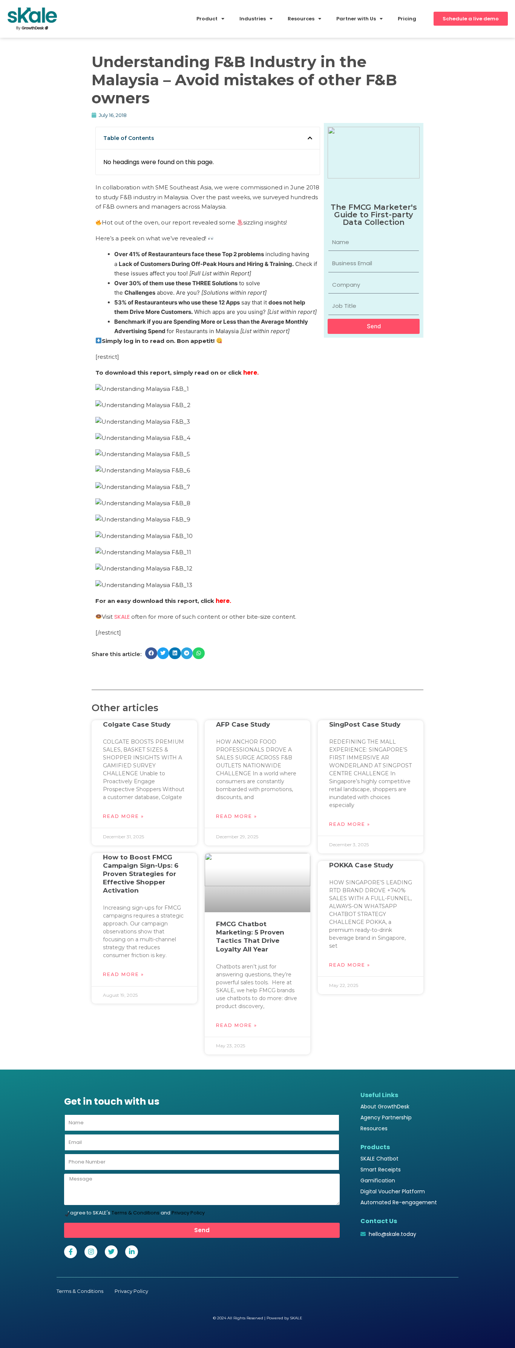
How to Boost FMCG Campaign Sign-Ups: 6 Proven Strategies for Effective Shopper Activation (140, 873)
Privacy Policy (188, 1212)
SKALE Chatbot (379, 1158)
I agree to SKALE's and (136, 1212)
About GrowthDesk (384, 1106)
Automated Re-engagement (398, 1202)
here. (251, 373)
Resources (374, 1128)
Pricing (407, 18)
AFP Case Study (243, 724)
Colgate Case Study (136, 724)
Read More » (123, 816)
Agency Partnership (386, 1117)
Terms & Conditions (135, 1212)
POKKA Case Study (361, 865)
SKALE (122, 617)
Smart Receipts (380, 1169)
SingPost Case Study (364, 724)
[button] (310, 138)
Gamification (377, 1180)
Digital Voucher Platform (392, 1191)
